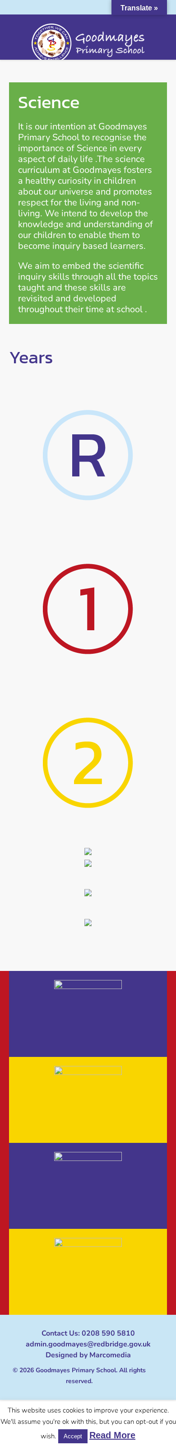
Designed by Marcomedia (88, 1355)
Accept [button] (73, 1436)
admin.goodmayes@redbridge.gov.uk (88, 1344)
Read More (112, 1435)
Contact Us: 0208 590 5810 (88, 1333)
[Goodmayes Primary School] (88, 43)
